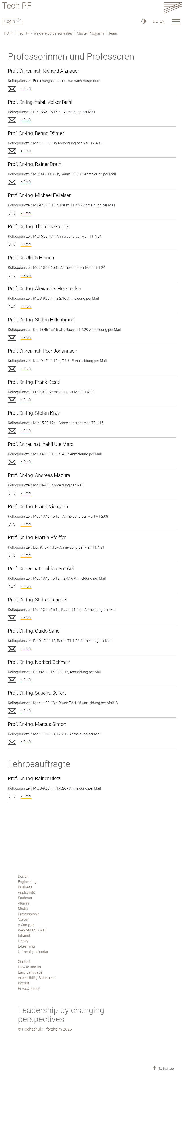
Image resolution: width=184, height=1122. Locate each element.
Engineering (27, 882)
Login (10, 21)
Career (23, 919)
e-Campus (26, 925)
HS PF (9, 33)
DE (155, 21)
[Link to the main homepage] (173, 8)
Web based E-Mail (32, 930)
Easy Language (30, 972)
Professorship (29, 914)
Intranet (24, 935)
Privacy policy (29, 988)
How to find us (29, 967)
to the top (166, 1068)
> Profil (26, 89)
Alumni (23, 903)
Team (112, 33)
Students (25, 898)
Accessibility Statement (36, 978)
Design (23, 876)
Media (23, 909)
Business (25, 887)
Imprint (23, 983)
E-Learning (26, 946)
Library (23, 941)
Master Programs (90, 33)
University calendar (33, 952)
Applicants (26, 892)
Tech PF (17, 6)
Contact (24, 961)
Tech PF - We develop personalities (45, 33)
